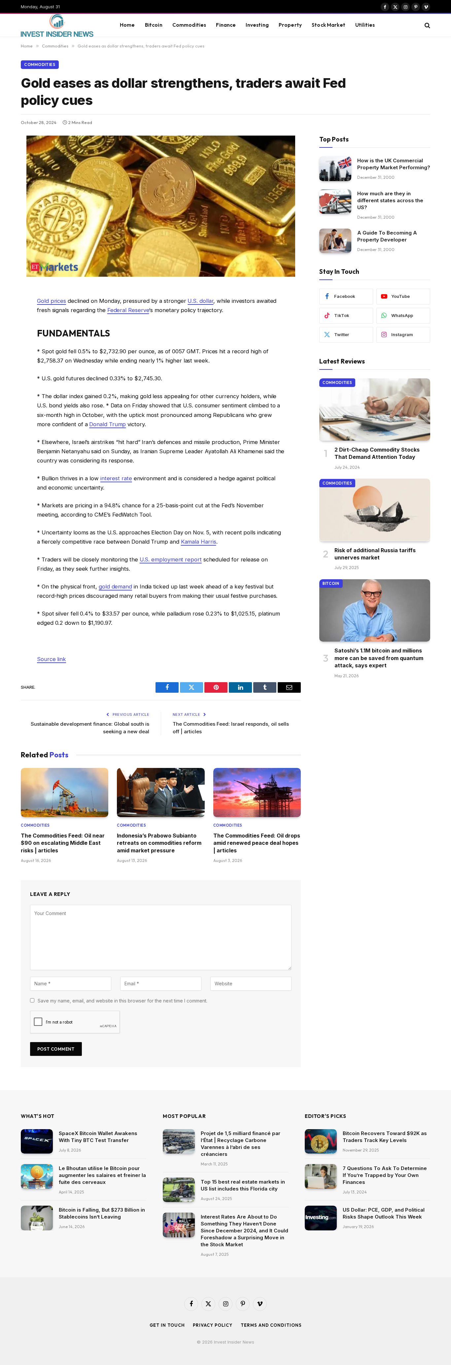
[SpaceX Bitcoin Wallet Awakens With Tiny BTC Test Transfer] (37, 1141)
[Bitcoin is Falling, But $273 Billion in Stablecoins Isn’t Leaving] (37, 1218)
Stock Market (328, 25)
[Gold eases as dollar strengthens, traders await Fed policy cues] (160, 275)
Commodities (189, 25)
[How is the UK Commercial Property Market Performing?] (335, 168)
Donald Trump (107, 424)
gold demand (115, 586)
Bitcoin (153, 25)
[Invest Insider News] (62, 25)
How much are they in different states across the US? (390, 200)
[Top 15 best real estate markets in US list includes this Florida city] (179, 1190)
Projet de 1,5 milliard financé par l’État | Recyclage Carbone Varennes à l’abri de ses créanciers (240, 1143)
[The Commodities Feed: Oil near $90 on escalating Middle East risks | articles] (64, 792)
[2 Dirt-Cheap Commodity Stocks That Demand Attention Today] (374, 409)
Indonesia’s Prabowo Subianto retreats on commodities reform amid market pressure (159, 843)
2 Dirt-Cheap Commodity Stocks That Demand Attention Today (377, 453)
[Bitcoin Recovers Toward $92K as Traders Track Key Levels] (321, 1141)
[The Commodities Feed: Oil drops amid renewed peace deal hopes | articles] (257, 792)
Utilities (365, 25)
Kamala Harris (198, 541)
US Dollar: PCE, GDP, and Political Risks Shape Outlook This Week (384, 1213)
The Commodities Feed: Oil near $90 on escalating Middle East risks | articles (63, 843)
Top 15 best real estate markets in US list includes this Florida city (243, 1185)
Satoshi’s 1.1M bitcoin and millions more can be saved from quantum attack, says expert (378, 658)
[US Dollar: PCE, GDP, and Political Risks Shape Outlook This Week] (321, 1218)
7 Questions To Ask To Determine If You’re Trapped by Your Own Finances (385, 1175)
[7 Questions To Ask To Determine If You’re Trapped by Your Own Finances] (321, 1176)
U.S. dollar (200, 301)
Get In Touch (167, 1325)
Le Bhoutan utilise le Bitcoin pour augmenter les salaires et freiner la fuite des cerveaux (102, 1175)
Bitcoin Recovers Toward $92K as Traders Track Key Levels (385, 1136)
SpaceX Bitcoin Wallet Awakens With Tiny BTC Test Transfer (98, 1136)
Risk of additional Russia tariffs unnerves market (375, 553)
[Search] (426, 25)
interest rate (116, 478)
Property (290, 25)
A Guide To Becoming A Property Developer (387, 236)
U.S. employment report (171, 559)
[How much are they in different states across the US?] (335, 201)
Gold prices (51, 301)
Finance (226, 25)
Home (127, 25)
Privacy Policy (212, 1325)
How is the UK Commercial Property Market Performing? (393, 164)
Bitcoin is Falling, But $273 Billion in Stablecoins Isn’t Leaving (102, 1213)
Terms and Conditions (271, 1325)
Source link (51, 659)
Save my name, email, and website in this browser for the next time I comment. (122, 1000)
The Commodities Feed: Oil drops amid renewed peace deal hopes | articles (256, 843)
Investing (257, 25)
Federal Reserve (128, 310)
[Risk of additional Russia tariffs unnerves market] (374, 510)
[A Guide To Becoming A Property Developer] (335, 241)
